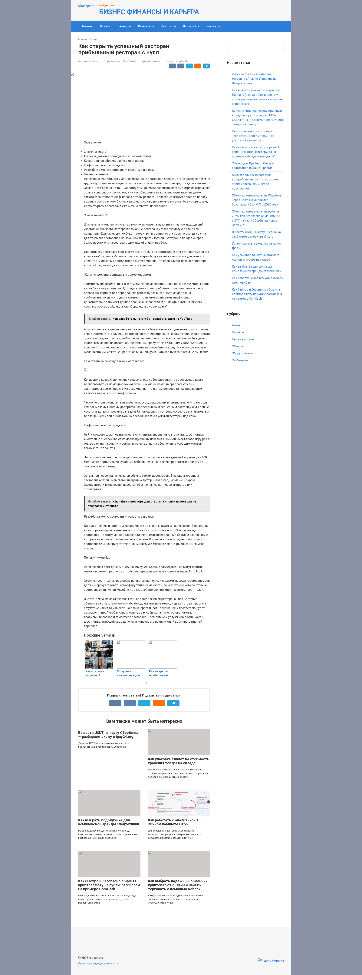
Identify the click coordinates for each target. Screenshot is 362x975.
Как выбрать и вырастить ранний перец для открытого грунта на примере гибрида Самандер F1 (255, 152)
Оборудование (242, 353)
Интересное (146, 26)
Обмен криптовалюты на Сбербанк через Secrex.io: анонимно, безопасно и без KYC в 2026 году (257, 200)
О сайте (105, 26)
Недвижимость (243, 339)
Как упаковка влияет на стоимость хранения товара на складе (178, 761)
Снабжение (240, 360)
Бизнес (157, 61)
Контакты (213, 26)
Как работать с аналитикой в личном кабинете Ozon (173, 822)
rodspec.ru (106, 5)
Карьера (238, 332)
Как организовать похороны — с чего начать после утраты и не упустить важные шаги (254, 136)
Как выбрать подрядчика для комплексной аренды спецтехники (108, 822)
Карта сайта (191, 26)
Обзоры (237, 346)
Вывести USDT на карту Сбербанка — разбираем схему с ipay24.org (108, 734)
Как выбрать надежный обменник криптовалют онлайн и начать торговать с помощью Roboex (177, 885)
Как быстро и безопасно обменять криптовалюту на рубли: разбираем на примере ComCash (109, 885)
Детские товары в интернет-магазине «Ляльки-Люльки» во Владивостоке (254, 78)
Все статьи (168, 26)
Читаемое (124, 26)
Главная (87, 26)
